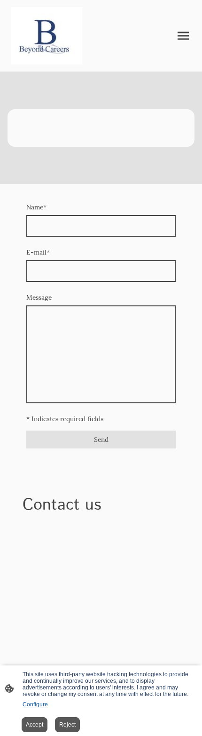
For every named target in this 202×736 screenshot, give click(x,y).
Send (101, 439)
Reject (67, 724)
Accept (34, 724)
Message (39, 297)
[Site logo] (46, 35)
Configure (35, 704)
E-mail (38, 252)
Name (36, 207)
